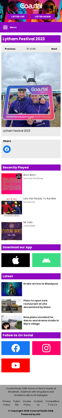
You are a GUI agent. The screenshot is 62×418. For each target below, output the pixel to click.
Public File (16, 403)
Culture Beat (29, 225)
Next (52, 48)
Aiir (38, 414)
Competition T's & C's (52, 403)
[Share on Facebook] (7, 149)
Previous (8, 48)
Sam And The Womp (33, 178)
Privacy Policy (7, 403)
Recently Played (16, 167)
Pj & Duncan (29, 202)
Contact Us (38, 403)
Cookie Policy (27, 403)
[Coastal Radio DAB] (31, 7)
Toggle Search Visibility (55, 27)
